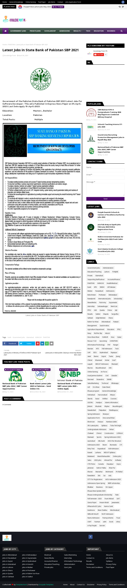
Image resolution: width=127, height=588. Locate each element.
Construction (109, 433)
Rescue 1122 (92, 341)
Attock (107, 333)
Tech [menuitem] (88, 31)
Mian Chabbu (102, 510)
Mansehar (99, 472)
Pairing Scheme (108, 518)
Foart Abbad (109, 499)
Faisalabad (99, 291)
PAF (109, 345)
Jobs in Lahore (7, 567)
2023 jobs (97, 460)
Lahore (106, 272)
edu (110, 475)
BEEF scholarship (114, 483)
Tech (117, 349)
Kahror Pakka (101, 468)
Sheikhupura (113, 410)
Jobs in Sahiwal (8, 576)
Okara (111, 318)
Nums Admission (93, 518)
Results (90, 314)
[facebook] (123, 2)
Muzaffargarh (117, 406)
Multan (90, 291)
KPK (95, 287)
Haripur (100, 422)
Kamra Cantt (108, 506)
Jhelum (90, 406)
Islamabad (30, 337)
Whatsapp (115, 383)
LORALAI (120, 433)
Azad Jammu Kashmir (95, 376)
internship (91, 306)
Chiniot (98, 433)
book (111, 522)
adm (104, 522)
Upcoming (103, 341)
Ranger (115, 345)
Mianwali (115, 364)
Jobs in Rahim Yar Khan (30, 573)
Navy (89, 333)
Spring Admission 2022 (112, 437)
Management (92, 326)
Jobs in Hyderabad (29, 561)
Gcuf (113, 360)
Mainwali (91, 437)
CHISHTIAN (114, 341)
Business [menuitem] (111, 31)
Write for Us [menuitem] (10, 37)
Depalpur (110, 464)
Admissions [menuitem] (64, 31)
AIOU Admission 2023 (113, 479)
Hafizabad (91, 395)
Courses (113, 399)
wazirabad (91, 441)
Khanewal (98, 360)
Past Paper (42, 2)
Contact (60, 2)
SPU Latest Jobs (93, 426)
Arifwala (118, 460)
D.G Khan (96, 387)
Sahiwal (90, 318)
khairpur (106, 414)
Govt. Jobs (68, 567)
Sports (99, 437)
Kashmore (91, 510)
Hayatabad (101, 449)
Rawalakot (91, 475)
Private (90, 276)
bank (9, 337)
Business (99, 487)
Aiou (112, 337)
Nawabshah (92, 410)
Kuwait (90, 452)
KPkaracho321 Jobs (94, 506)
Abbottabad (106, 322)
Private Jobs (48, 567)
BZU (95, 352)
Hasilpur (99, 402)
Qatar (119, 337)
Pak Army (102, 302)
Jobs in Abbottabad (9, 555)
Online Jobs (117, 456)
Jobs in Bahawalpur (29, 555)
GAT (118, 499)
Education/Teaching (94, 272)
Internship (68, 558)
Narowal (91, 379)
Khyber (107, 406)
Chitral (90, 360)
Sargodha (114, 314)
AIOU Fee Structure (114, 441)
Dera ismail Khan (109, 418)
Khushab (98, 406)
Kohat (107, 360)
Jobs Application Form (73, 2)
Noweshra (100, 379)
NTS (97, 349)
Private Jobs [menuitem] (35, 31)
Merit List (114, 306)
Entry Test (91, 449)
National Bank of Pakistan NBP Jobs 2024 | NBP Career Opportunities (14, 386)
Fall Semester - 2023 (95, 499)
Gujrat (103, 356)
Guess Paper (92, 502)
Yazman (97, 522)
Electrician (91, 422)
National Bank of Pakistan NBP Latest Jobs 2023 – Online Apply (69, 386)
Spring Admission (94, 414)
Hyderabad (104, 352)
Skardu (90, 399)
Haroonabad (102, 395)
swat (89, 356)
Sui (104, 475)
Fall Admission (107, 349)
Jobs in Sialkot (27, 576)
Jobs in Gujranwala (29, 558)
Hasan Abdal (104, 502)
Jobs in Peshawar (28, 570)
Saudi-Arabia (104, 326)
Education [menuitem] (99, 31)
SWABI (109, 379)
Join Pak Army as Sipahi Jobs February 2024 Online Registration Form (109, 226)
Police (110, 310)
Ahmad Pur (108, 460)
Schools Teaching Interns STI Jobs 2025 (110, 125)
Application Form (94, 418)
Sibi (99, 475)
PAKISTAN (11, 45)
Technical (105, 383)
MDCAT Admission (102, 364)
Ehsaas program (93, 391)
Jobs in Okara (7, 570)
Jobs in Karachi (27, 564)
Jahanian (91, 468)
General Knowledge (16, 2)
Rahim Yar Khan (93, 322)
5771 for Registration (95, 479)
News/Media (92, 302)
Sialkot (98, 314)
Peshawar (102, 295)
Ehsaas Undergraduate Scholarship (100, 495)
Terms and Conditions (94, 567)
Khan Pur (112, 468)
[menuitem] (5, 31)
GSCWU (90, 402)
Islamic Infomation (111, 402)
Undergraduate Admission (97, 429)
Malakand (91, 456)
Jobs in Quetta (7, 573)
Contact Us (90, 558)
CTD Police (91, 464)
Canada (101, 464)
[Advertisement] (105, 82)
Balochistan (92, 295)
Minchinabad (114, 510)
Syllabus (104, 426)
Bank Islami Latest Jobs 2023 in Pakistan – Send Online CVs (40, 386)
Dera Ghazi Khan (93, 337)
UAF (89, 352)
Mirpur (112, 395)
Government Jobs (19, 337)
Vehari (111, 429)
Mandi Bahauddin (103, 456)
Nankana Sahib (111, 422)
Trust (118, 518)
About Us (109, 555)
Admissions (110, 291)
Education (110, 329)
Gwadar (114, 376)
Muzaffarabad (101, 368)
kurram (102, 525)
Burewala (113, 445)
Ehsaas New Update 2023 (96, 491)
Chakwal (90, 433)
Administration (108, 268)
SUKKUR (105, 337)
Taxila (111, 356)
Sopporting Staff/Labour (96, 279)
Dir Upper (109, 487)
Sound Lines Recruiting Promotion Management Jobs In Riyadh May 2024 (111, 137)
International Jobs (104, 299)
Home (4, 2)
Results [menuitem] (77, 31)
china (118, 522)
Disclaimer (90, 564)
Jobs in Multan (27, 567)
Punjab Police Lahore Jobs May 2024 (37, 7)
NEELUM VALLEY (93, 514)
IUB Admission (113, 449)
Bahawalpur (113, 295)
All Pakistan (111, 287)
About (72, 585)
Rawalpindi (91, 299)
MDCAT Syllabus (109, 452)
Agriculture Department (96, 329)
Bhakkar (90, 487)
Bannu (96, 356)
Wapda (105, 314)
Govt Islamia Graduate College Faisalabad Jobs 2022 (110, 250)
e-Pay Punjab (92, 525)
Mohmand (109, 472)
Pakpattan (102, 410)
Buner (105, 445)
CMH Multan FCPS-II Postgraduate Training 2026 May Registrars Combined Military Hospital (109, 113)
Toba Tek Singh (115, 426)
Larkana (98, 452)
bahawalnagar (103, 306)
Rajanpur (114, 352)
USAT (89, 522)
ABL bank (101, 441)
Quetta (102, 310)
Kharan (90, 472)
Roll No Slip (98, 333)
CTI (121, 445)
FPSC (119, 329)
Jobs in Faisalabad (9, 558)
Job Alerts (51, 2)
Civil (107, 376)
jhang (118, 356)
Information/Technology (96, 345)
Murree (90, 368)
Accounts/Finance (114, 279)
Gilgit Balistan (100, 318)
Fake (117, 495)
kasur (97, 399)
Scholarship (118, 299)
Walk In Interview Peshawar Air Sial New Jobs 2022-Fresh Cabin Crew (110, 239)
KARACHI (38, 337)
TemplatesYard (21, 585)
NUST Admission (107, 514)
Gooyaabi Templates (46, 585)
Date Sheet (106, 387)
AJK (116, 310)
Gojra (119, 464)
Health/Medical (112, 283)
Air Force (104, 372)
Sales (89, 460)
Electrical (47, 555)
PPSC (89, 310)
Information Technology (73, 561)
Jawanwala (115, 502)
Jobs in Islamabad (9, 564)
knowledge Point (10, 55)
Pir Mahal (119, 472)
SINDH (102, 287)
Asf (89, 387)
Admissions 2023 (94, 445)
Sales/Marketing (93, 383)
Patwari (116, 322)
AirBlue (105, 399)
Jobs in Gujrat (7, 561)
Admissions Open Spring (96, 483)
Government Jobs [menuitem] (18, 31)
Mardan (90, 349)
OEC (110, 368)
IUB (95, 310)
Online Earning (31, 2)
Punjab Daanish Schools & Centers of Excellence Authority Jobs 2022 (111, 214)
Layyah (90, 364)
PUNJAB (115, 272)
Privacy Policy (111, 564)
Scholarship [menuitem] (50, 31)
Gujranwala (113, 302)
